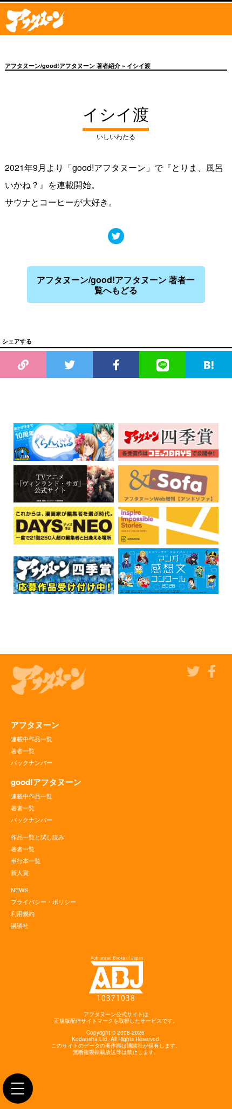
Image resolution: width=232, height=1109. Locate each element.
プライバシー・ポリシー (43, 901)
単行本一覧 (25, 860)
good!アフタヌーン (46, 782)
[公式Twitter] (116, 236)
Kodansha (85, 1039)
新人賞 (20, 872)
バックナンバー (31, 762)
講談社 (20, 925)
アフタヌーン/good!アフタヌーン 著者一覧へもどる (116, 284)
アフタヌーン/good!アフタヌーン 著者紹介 (62, 65)
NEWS (19, 889)
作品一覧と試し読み (37, 836)
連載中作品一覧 (31, 738)
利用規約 (23, 913)
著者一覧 (23, 750)
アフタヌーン (35, 725)
